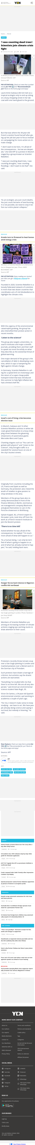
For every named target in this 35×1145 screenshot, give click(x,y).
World (9, 34)
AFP (18, 51)
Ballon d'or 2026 (20, 772)
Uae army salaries (19, 769)
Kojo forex (5, 775)
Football (4, 877)
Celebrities (4, 849)
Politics (3, 934)
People (3, 858)
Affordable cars (7, 772)
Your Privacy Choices (19, 1144)
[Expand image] (33, 56)
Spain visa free (6, 769)
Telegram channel (20, 278)
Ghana (3, 886)
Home (3, 34)
